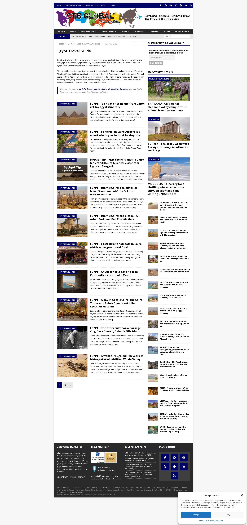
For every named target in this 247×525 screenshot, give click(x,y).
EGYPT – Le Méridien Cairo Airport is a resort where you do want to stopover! (115, 133)
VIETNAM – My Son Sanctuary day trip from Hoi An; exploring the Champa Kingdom (174, 403)
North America (87, 31)
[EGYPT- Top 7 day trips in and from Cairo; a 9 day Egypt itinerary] (153, 311)
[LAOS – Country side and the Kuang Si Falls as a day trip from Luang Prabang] (153, 430)
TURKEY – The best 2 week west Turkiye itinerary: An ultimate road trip (168, 147)
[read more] (130, 120)
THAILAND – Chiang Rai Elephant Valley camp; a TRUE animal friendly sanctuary (167, 107)
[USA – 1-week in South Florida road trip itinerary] (153, 378)
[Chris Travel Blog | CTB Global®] (123, 27)
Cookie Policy (204, 520)
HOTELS (167, 31)
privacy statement (70, 495)
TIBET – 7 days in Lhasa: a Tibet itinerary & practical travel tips (174, 389)
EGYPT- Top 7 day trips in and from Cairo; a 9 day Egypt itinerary (117, 105)
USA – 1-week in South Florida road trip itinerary (173, 376)
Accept (196, 515)
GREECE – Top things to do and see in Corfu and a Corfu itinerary (174, 284)
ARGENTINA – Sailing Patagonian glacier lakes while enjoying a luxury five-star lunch (174, 351)
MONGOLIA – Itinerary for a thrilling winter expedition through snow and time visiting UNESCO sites (166, 189)
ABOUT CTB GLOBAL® (73, 5)
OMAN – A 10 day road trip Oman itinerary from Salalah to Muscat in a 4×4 (174, 336)
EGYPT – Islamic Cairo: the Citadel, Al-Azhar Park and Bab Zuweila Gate (115, 217)
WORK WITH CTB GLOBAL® (95, 5)
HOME (59, 5)
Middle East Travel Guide (88, 44)
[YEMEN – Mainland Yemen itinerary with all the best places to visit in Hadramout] (153, 246)
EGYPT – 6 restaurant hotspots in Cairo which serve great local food (116, 245)
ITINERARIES (154, 31)
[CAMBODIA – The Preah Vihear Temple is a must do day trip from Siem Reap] (153, 365)
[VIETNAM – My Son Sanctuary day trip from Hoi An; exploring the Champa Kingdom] (153, 404)
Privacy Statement (216, 520)
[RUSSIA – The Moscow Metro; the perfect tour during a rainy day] (153, 324)
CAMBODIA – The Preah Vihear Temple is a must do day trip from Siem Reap (174, 364)
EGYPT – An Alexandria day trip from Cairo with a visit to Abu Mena (114, 273)
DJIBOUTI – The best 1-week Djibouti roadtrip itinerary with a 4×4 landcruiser (174, 232)
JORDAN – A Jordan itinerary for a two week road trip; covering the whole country (174, 416)
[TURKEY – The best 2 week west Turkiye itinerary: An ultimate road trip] (169, 129)
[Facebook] (160, 5)
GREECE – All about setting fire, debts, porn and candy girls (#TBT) (139, 459)
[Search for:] (177, 36)
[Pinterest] (180, 5)
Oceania (138, 31)
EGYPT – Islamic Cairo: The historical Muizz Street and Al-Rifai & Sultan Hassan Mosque (114, 191)
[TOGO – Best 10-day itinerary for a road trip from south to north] (153, 220)
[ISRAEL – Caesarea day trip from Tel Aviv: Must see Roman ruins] (153, 272)
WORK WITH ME (70, 477)
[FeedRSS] (190, 5)
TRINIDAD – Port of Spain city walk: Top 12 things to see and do (174, 258)
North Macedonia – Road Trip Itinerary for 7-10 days (173, 296)
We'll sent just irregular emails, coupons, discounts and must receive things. (168, 51)
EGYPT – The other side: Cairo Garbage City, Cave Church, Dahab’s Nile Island (115, 329)
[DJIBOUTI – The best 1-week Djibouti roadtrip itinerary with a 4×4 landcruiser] (153, 233)
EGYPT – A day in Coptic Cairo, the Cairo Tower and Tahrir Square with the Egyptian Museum (116, 303)
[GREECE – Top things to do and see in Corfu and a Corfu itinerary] (153, 285)
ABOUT (60, 477)
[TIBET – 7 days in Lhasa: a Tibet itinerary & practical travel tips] (153, 391)
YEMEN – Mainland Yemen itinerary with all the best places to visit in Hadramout (173, 245)
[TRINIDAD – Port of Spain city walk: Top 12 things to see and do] (153, 259)
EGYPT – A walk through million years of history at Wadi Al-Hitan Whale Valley (116, 357)
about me (84, 464)
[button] (242, 495)
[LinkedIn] (185, 5)
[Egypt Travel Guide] (72, 113)
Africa (124, 31)
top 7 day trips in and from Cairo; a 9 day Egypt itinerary (103, 89)
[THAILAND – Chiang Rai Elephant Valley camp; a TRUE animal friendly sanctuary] (169, 89)
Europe (60, 31)
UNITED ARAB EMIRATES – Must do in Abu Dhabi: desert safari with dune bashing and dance (139, 474)
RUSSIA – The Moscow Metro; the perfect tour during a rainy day (174, 323)
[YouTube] (170, 5)
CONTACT (113, 5)
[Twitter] (175, 5)
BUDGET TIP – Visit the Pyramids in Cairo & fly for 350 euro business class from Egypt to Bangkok (117, 163)
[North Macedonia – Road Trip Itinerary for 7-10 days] (153, 298)
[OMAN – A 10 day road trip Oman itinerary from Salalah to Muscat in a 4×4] (153, 337)
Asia (72, 31)
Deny (228, 515)
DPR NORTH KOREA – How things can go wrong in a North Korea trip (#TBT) (140, 454)
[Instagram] (165, 5)
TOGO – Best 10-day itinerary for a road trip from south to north (173, 219)
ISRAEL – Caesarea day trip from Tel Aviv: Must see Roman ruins (175, 270)
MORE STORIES (181, 31)
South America (108, 31)
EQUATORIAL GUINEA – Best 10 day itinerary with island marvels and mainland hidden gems (174, 206)
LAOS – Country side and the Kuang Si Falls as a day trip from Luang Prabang (173, 429)
